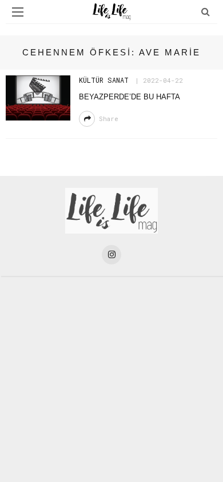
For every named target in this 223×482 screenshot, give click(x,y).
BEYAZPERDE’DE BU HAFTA (129, 97)
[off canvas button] (17, 12)
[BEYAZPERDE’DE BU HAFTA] (38, 97)
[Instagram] (111, 254)
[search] (205, 12)
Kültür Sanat (104, 80)
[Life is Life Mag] (111, 210)
